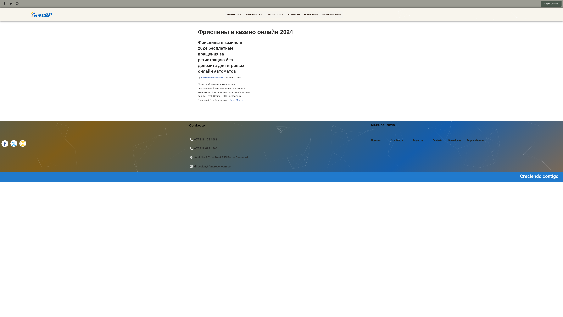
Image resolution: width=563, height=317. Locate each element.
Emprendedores (331, 14)
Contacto (294, 14)
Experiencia (253, 14)
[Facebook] (4, 4)
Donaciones (311, 14)
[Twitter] (11, 4)
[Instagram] (17, 4)
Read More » (236, 100)
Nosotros (233, 14)
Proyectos (274, 14)
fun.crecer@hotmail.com (212, 77)
